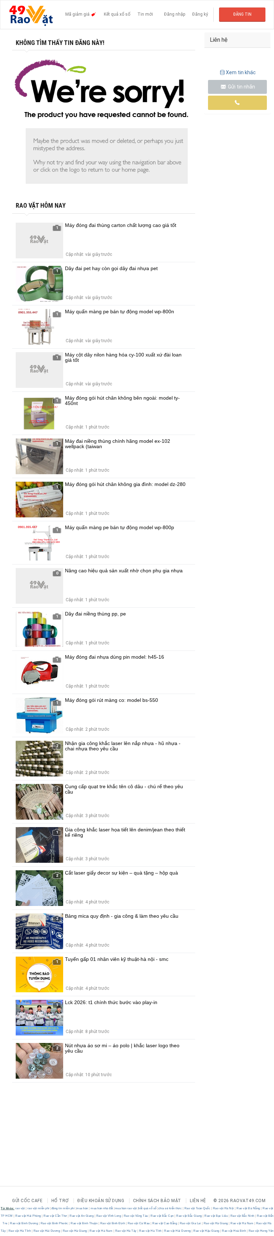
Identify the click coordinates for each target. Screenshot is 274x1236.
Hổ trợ (60, 1200)
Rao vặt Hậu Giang (206, 1230)
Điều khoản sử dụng (100, 1200)
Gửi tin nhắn (241, 87)
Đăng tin (242, 14)
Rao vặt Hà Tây (125, 1230)
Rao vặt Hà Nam (242, 1223)
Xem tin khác (241, 72)
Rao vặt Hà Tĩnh (19, 1230)
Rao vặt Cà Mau (139, 1223)
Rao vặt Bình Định (112, 1223)
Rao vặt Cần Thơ (55, 1215)
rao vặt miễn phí (38, 1208)
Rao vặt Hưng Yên (261, 1230)
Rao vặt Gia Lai (190, 1223)
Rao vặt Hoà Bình (234, 1230)
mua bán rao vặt (126, 1208)
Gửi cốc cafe (27, 1200)
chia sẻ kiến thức (170, 1208)
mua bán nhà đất (102, 1208)
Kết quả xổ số (117, 14)
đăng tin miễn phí (63, 1208)
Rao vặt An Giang (82, 1215)
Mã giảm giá (78, 14)
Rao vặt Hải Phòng (28, 1215)
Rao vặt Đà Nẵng (248, 1208)
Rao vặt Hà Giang (216, 1223)
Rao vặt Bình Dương (24, 1223)
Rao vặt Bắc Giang (189, 1215)
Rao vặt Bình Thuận (84, 1223)
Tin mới (145, 14)
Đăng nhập (174, 14)
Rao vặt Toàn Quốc (197, 1208)
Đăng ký (200, 14)
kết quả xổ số (147, 1208)
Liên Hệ (198, 1200)
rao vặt (20, 1208)
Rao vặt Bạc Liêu (216, 1215)
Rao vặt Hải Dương (46, 1230)
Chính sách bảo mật (157, 1200)
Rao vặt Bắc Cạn (162, 1215)
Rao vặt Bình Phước (54, 1223)
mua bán (82, 1208)
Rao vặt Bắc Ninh (242, 1215)
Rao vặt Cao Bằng (165, 1223)
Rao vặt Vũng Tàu (136, 1215)
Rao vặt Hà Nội (223, 1208)
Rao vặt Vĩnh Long (108, 1215)
